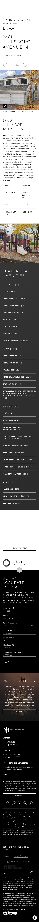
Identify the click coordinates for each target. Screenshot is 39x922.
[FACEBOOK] (8, 803)
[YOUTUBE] (25, 803)
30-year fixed (8, 618)
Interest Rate (7, 638)
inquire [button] (19, 712)
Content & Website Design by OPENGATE (16, 848)
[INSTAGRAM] (14, 803)
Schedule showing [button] (13, 55)
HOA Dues (7, 645)
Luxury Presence (21, 856)
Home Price (7, 608)
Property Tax (7, 630)
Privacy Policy (21, 790)
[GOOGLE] (31, 803)
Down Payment (8, 623)
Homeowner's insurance (12, 652)
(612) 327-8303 (14, 757)
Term (4, 615)
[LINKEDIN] (19, 803)
